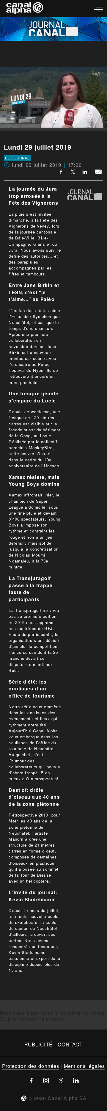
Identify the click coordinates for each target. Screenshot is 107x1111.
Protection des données (30, 1065)
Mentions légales (84, 1065)
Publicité (38, 1044)
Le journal (17, 158)
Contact (70, 1044)
